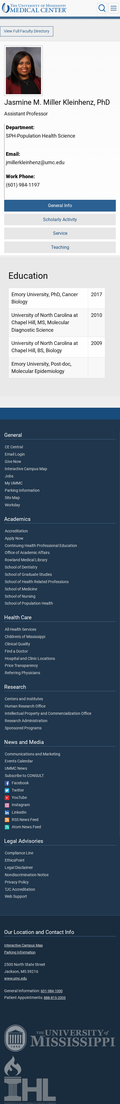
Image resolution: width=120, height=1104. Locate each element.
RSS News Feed (24, 820)
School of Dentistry (21, 567)
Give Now (13, 462)
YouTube (18, 797)
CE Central (14, 447)
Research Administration (26, 721)
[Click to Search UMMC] (102, 8)
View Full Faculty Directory (26, 31)
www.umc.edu (15, 978)
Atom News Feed (25, 827)
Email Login (15, 454)
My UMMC (14, 483)
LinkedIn (18, 812)
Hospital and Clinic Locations (30, 659)
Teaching (60, 247)
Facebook (19, 783)
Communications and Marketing (32, 754)
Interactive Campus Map (26, 469)
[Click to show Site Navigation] (114, 8)
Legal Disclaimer (19, 868)
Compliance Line (19, 853)
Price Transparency (21, 666)
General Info (60, 205)
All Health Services (20, 629)
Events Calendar (19, 761)
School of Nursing (20, 596)
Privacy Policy (17, 882)
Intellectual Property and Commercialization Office (48, 713)
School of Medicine (21, 589)
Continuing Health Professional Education (41, 546)
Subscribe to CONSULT (24, 776)
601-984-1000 (52, 991)
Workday (12, 505)
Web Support (16, 896)
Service (60, 233)
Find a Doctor (16, 651)
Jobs (9, 476)
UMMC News (16, 768)
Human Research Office (25, 706)
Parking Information (22, 490)
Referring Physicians (22, 673)
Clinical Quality (17, 644)
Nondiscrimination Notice (27, 875)
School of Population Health (29, 603)
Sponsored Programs (23, 728)
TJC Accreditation (20, 889)
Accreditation (16, 531)
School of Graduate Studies (28, 574)
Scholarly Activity (60, 219)
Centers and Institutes (24, 699)
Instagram (19, 805)
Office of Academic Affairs (27, 553)
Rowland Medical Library (26, 560)
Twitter (16, 790)
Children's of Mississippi (25, 637)
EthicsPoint (15, 860)
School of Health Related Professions (37, 582)
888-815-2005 (55, 998)
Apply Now (14, 538)
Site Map (12, 498)
